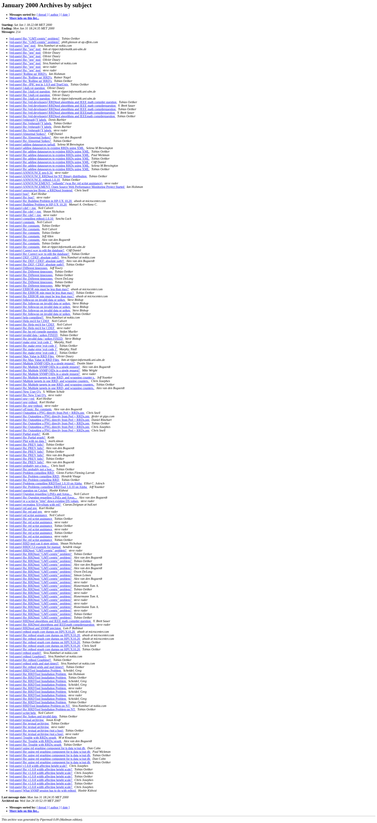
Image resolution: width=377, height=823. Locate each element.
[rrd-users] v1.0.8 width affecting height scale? (38, 765)
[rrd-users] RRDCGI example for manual (35, 547)
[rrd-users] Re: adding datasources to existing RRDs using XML (49, 151)
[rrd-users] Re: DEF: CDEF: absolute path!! (37, 261)
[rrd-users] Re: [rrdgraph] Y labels (30, 123)
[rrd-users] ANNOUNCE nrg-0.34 (31, 172)
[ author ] (54, 14)
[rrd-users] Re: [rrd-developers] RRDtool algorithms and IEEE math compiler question (63, 102)
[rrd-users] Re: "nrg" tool (25, 49)
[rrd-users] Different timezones (28, 268)
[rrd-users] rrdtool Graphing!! (28, 656)
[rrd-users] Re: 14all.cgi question (30, 91)
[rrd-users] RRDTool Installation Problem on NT (40, 705)
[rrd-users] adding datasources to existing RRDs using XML (47, 148)
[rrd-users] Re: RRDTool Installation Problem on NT (42, 709)
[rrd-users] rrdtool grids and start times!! (34, 663)
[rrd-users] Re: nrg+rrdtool (26, 405)
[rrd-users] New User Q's (25, 391)
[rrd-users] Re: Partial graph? (27, 437)
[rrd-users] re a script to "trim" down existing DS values (44, 501)
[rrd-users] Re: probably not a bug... (32, 469)
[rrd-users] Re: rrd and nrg (26, 511)
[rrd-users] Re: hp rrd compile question (33, 331)
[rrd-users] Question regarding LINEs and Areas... (40, 494)
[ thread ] (42, 14)
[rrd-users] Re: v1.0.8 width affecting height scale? (41, 769)
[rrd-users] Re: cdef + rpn (25, 211)
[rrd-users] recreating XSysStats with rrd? (35, 504)
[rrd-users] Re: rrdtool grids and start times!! (36, 667)
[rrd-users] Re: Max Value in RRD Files (34, 359)
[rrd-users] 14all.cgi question (27, 88)
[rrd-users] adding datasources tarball (32, 144)
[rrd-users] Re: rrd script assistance (31, 518)
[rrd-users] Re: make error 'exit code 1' (33, 345)
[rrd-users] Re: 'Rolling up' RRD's (30, 77)
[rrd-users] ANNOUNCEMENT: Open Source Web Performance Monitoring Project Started (67, 186)
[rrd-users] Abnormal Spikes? (28, 134)
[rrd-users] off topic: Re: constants (30, 409)
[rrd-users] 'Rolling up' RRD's (28, 74)
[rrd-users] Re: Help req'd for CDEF (32, 324)
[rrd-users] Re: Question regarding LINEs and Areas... (43, 497)
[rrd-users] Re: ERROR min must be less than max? (41, 292)
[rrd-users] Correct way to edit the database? (37, 250)
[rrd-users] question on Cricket (28, 490)
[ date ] (65, 14)
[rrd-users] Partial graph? (25, 434)
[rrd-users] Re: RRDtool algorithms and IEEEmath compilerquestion (52, 624)
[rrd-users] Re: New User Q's (28, 395)
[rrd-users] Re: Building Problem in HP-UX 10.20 (40, 201)
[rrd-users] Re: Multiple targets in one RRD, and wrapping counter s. (52, 377)
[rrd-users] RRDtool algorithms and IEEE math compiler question (50, 621)
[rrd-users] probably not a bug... (29, 465)
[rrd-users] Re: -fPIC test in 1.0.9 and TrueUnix (39, 84)
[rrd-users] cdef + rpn (23, 208)
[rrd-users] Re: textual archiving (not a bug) (36, 730)
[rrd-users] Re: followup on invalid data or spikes (40, 303)
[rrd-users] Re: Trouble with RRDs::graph (35, 741)
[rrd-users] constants (22, 222)
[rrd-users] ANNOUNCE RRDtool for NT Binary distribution (48, 176)
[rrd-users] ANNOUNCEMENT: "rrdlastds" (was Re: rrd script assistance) (56, 183)
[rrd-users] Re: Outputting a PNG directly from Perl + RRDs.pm (49, 416)
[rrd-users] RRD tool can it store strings (34, 543)
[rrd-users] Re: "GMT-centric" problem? (34, 38)
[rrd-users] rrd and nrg (23, 508)
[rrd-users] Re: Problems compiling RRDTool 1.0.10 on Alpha (48, 487)
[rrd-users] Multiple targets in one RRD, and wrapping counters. (49, 381)
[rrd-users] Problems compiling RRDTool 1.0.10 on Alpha (45, 483)
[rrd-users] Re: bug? (22, 197)
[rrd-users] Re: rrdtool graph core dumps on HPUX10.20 (45, 635)
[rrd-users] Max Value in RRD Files (32, 356)
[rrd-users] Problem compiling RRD (32, 472)
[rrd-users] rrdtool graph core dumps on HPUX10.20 (42, 631)
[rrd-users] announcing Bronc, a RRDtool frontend (41, 190)
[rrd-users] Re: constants (24, 225)
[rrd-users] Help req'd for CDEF (29, 321)
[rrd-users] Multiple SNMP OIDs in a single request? (42, 363)
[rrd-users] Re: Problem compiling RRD (34, 476)
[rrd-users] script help (23, 713)
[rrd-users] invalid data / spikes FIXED (33, 335)
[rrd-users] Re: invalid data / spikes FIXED (36, 338)
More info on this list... (24, 18)
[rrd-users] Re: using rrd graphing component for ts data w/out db (50, 751)
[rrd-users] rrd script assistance (28, 515)
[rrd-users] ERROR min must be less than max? (39, 289)
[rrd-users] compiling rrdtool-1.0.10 (31, 218)
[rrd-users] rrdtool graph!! (25, 653)
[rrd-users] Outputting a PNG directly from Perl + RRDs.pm (47, 412)
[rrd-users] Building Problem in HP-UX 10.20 (38, 204)
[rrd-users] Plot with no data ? (28, 441)
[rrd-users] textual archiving (26, 720)
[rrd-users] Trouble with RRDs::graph (33, 737)
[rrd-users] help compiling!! (26, 317)
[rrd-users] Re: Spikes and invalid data (33, 716)
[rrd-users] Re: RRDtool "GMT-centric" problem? (40, 554)
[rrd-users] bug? (19, 194)
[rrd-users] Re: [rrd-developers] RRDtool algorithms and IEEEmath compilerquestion (62, 112)
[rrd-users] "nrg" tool (22, 45)
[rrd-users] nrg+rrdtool (23, 402)
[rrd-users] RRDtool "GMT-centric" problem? (38, 550)
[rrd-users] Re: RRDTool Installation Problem (38, 674)
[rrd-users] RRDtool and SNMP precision (35, 628)
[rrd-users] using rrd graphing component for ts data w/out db (47, 748)
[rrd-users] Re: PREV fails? (26, 444)
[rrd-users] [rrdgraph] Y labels (28, 119)
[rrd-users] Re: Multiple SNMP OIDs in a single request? (45, 367)
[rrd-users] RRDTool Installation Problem (35, 670)
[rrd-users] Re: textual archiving (29, 723)
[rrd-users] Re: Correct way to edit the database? (39, 254)
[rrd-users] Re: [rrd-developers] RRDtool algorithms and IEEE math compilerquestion (62, 105)
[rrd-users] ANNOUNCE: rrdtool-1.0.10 (34, 179)
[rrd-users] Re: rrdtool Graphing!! (30, 660)
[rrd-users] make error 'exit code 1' (31, 342)
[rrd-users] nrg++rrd (22, 398)
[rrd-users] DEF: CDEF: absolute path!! (34, 257)
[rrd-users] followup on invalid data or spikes (37, 299)
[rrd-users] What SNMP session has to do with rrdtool (43, 790)
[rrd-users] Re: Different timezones (31, 271)
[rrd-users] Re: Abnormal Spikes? (30, 137)
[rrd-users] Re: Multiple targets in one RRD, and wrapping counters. (52, 384)
